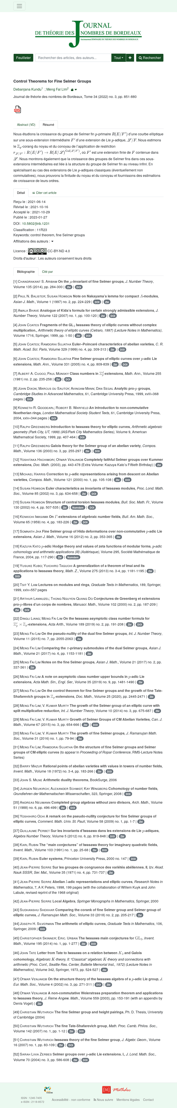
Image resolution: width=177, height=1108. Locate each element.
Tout (117, 57)
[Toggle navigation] (19, 6)
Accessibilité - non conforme (71, 1099)
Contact (148, 1099)
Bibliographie (26, 271)
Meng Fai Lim (56, 89)
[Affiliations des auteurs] (74, 89)
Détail (21, 192)
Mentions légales (128, 1099)
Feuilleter (23, 57)
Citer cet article (46, 192)
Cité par (47, 271)
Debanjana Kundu (27, 89)
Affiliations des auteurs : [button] (32, 241)
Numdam (78, 507)
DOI (78, 287)
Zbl (69, 287)
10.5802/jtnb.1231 (36, 223)
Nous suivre (104, 1099)
